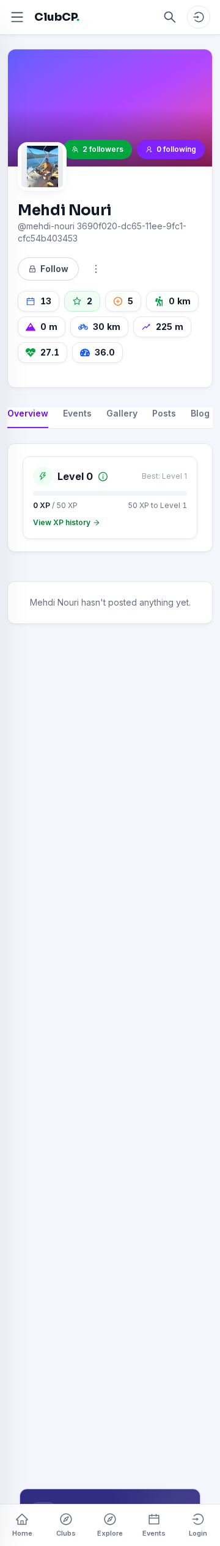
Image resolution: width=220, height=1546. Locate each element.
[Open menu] (17, 17)
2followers (102, 149)
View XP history (61, 522)
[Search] (170, 17)
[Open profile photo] (42, 166)
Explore (110, 1533)
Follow (54, 268)
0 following (176, 149)
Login (198, 1533)
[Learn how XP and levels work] (103, 476)
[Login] (198, 17)
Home (22, 1533)
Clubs (66, 1533)
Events (154, 1533)
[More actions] (96, 269)
